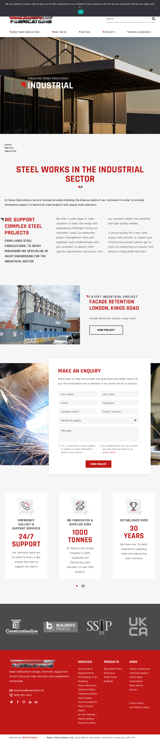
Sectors (85, 32)
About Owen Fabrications (26, 32)
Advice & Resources (140, 32)
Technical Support (139, 673)
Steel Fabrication (87, 685)
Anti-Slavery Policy (139, 707)
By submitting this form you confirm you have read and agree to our (120, 449)
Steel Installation (87, 702)
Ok (80, 12)
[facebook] (18, 702)
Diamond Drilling (86, 689)
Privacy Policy (137, 703)
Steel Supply (85, 698)
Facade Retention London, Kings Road (114, 305)
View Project (106, 330)
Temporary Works (87, 693)
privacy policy (109, 452)
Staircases (109, 673)
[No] (156, 8)
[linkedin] (36, 702)
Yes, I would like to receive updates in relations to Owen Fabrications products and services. (78, 449)
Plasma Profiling (86, 723)
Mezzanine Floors (113, 669)
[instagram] (24, 702)
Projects (110, 32)
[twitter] (11, 702)
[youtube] (30, 702)
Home (8, 144)
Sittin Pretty (30, 737)
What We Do (60, 32)
